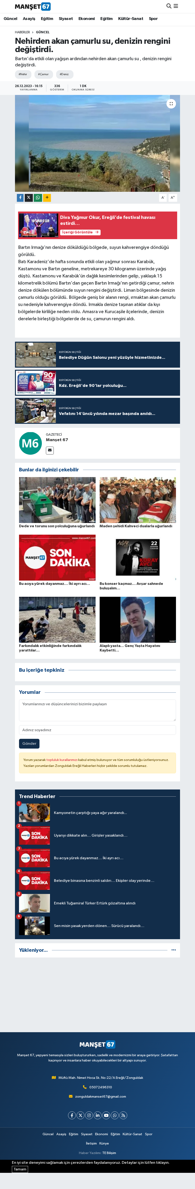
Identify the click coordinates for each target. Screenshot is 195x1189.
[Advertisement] (97, 995)
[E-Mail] (50, 450)
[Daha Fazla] (47, 198)
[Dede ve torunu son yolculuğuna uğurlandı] (57, 500)
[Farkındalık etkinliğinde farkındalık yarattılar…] (57, 619)
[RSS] (123, 1115)
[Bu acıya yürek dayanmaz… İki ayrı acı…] (57, 557)
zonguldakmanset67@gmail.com (100, 1096)
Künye (104, 1143)
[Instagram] (89, 1115)
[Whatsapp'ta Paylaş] (38, 198)
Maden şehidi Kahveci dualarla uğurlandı (136, 526)
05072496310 (100, 1087)
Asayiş (29, 19)
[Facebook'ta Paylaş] (20, 198)
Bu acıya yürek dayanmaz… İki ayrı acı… (54, 584)
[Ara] (168, 6)
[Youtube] (106, 1115)
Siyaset (66, 19)
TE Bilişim (109, 1153)
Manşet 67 (57, 440)
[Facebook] (72, 1115)
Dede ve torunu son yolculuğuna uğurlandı (57, 526)
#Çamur (43, 74)
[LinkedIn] (98, 1115)
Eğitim (47, 19)
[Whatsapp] (115, 1115)
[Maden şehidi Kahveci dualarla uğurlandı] (138, 500)
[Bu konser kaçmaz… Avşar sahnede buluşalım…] (138, 557)
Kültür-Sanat (130, 19)
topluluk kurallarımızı (62, 760)
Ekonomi (86, 19)
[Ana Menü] (176, 6)
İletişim (91, 1143)
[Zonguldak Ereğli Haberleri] (33, 6)
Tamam (20, 1169)
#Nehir (23, 74)
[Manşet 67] (30, 443)
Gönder (29, 744)
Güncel (10, 19)
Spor (153, 19)
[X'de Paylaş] (29, 198)
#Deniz (64, 74)
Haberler (22, 32)
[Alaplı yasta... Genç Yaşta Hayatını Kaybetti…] (138, 619)
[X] (80, 1115)
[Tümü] (173, 950)
